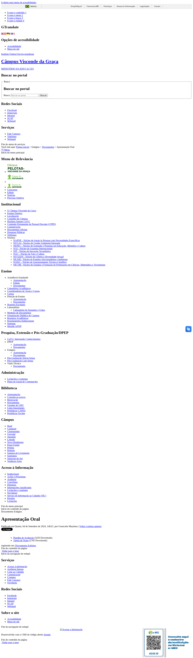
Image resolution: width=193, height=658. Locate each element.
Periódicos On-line (16, 413)
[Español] (5, 33)
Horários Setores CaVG (18, 221)
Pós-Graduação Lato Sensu (20, 360)
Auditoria (11, 479)
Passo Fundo (13, 445)
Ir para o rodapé (15, 20)
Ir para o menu (15, 15)
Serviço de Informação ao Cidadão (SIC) (26, 495)
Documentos (48, 147)
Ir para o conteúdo (16, 12)
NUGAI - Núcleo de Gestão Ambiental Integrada (36, 243)
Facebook (12, 595)
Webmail (11, 139)
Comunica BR (93, 6)
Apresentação (19, 280)
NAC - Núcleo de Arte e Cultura (28, 254)
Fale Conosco (13, 134)
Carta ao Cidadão (15, 572)
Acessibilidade (14, 46)
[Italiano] (10, 33)
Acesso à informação (126, 6)
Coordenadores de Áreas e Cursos (23, 291)
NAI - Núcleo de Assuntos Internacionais (32, 248)
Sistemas (11, 323)
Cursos (10, 294)
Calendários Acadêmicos (19, 288)
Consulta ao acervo (16, 397)
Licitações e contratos (17, 379)
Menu (7, 150)
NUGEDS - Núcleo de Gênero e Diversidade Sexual (38, 256)
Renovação (12, 400)
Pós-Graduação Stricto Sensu (21, 358)
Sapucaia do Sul (15, 458)
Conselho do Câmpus (17, 218)
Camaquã (11, 428)
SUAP (10, 603)
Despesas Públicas (16, 232)
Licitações (12, 501)
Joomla (47, 634)
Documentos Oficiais (17, 229)
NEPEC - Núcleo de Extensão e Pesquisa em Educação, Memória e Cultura (49, 246)
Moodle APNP (14, 326)
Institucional (13, 474)
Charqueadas (13, 431)
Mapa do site (13, 49)
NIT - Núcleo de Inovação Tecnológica (32, 251)
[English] (2, 33)
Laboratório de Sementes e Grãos (29, 310)
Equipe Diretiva (14, 213)
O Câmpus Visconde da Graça (21, 210)
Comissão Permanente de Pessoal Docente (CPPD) (31, 224)
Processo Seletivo (15, 198)
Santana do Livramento (18, 453)
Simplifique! (76, 6)
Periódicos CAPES (16, 410)
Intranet (10, 601)
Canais (157, 6)
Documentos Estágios (25, 545)
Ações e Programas (16, 476)
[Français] (13, 33)
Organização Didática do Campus (23, 315)
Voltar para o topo (10, 551)
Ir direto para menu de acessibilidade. (18, 2)
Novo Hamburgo (15, 442)
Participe (108, 6)
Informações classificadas (19, 487)
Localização (13, 216)
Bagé (9, 426)
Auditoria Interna (15, 569)
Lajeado (11, 439)
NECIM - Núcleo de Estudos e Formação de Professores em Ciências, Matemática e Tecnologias (59, 265)
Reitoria (11, 450)
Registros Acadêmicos (17, 318)
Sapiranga (12, 456)
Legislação (144, 6)
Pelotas (10, 447)
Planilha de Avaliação (23, 537)
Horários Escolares (16, 304)
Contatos (11, 577)
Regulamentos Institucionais (20, 321)
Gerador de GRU (15, 405)
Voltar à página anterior (90, 526)
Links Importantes (15, 408)
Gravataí (11, 434)
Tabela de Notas (21, 540)
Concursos (12, 189)
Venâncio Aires (14, 461)
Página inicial (22, 147)
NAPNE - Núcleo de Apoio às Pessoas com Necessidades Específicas (46, 240)
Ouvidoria (12, 582)
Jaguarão (11, 437)
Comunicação (13, 227)
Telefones (11, 136)
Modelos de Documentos (19, 312)
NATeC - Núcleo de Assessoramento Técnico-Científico (40, 262)
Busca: (7, 95)
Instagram (12, 598)
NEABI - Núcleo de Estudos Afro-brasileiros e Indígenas (40, 259)
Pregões (11, 498)
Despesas (11, 485)
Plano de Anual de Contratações (22, 381)
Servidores (12, 493)
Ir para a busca (15, 18)
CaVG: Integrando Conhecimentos (23, 339)
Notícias (11, 195)
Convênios (12, 482)
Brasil (33, 6)
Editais (10, 192)
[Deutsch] (8, 33)
